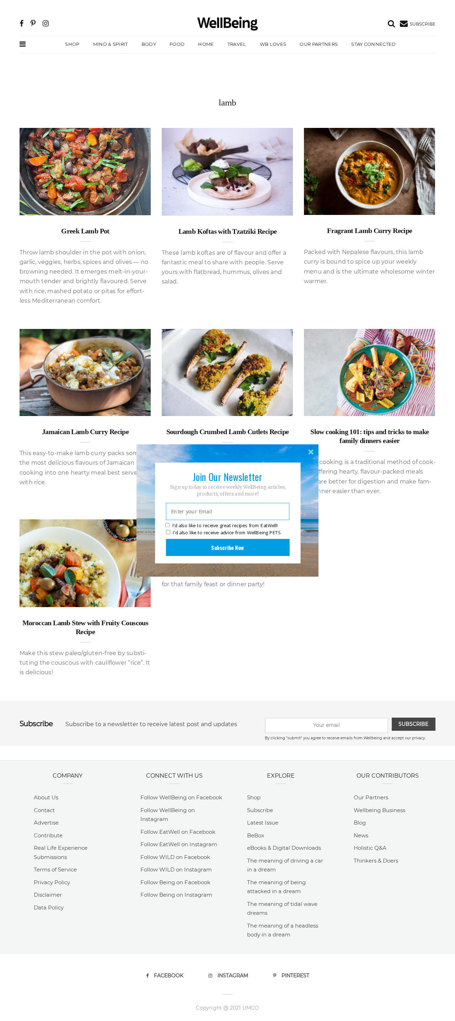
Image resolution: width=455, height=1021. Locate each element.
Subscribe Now (227, 547)
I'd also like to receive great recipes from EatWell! (225, 526)
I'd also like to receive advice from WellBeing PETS (226, 532)
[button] (227, 477)
